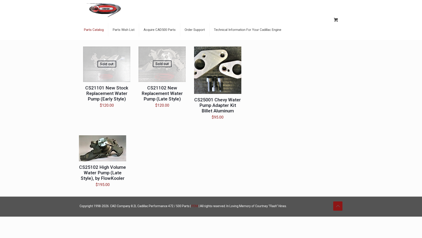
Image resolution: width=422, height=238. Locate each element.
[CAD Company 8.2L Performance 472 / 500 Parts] (104, 10)
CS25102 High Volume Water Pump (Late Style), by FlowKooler (102, 173)
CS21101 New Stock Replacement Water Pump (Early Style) (106, 93)
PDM (194, 206)
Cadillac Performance (152, 206)
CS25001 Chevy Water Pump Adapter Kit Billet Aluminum (217, 105)
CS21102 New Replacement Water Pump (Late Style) (162, 93)
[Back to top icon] (337, 206)
